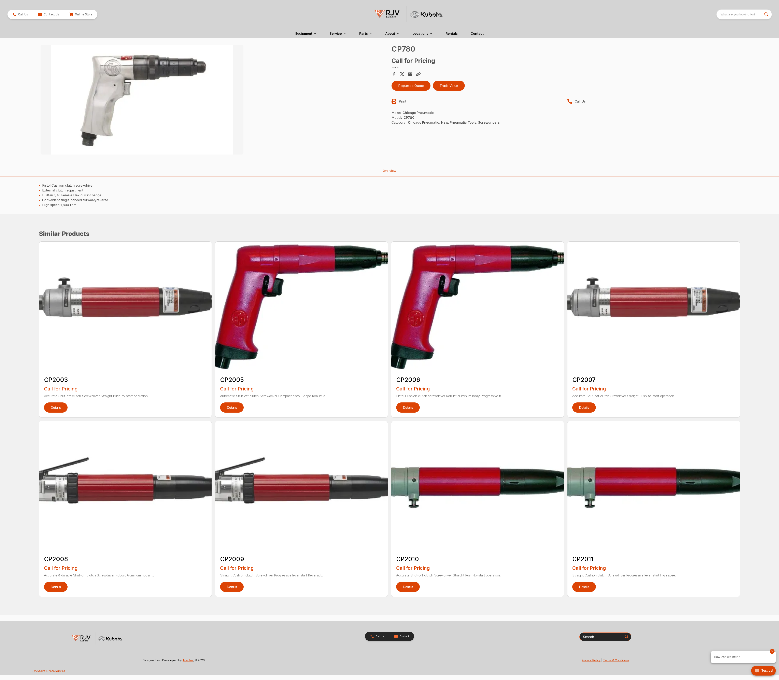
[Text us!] (763, 671)
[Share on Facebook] (394, 74)
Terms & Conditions (616, 660)
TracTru (188, 660)
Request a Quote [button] (411, 86)
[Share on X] (402, 74)
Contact (477, 33)
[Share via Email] (410, 74)
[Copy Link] (418, 74)
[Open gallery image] (142, 100)
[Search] (626, 637)
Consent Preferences (48, 671)
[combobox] (744, 14)
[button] (20, 14)
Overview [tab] (389, 170)
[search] (767, 14)
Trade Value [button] (449, 86)
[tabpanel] (214, 100)
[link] (80, 14)
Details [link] (56, 407)
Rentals (452, 33)
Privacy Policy (591, 660)
